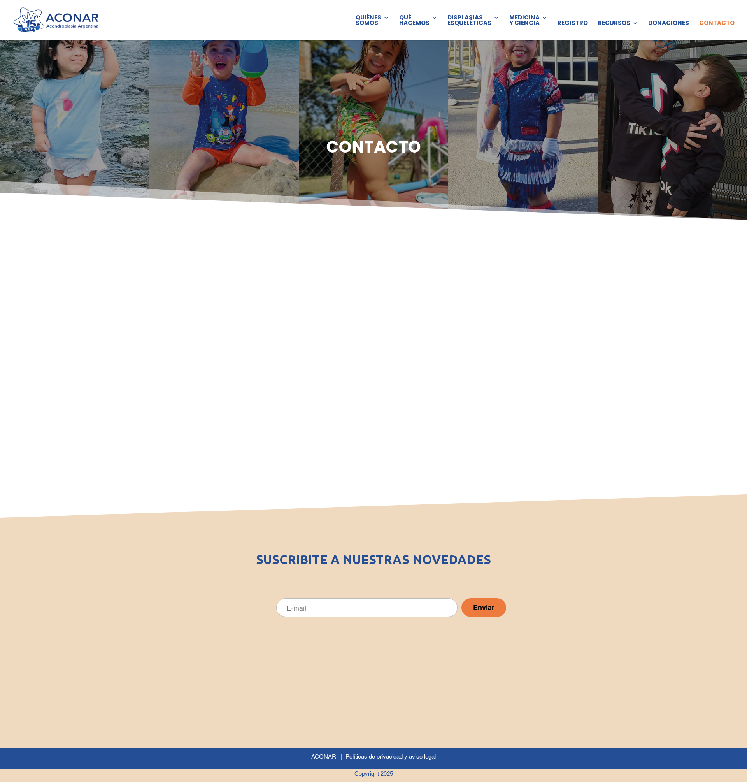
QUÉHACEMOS (414, 21)
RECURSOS (614, 23)
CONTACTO (717, 23)
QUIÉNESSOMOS (368, 21)
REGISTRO (573, 23)
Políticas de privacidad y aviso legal (390, 756)
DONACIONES (668, 23)
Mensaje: (359, 447)
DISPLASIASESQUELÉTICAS (469, 21)
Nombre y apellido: (190, 306)
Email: (355, 328)
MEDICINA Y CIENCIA (524, 21)
